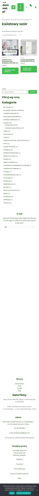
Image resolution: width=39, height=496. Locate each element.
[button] (20, 7)
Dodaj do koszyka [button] (27, 69)
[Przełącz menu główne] (13, 7)
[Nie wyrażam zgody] (37, 490)
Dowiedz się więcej (10, 71)
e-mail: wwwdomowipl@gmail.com (19, 433)
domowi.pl (5, 8)
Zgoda (12, 493)
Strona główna (6, 19)
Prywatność (19, 464)
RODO (19, 478)
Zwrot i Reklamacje (19, 469)
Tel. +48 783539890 (19, 428)
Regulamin (19, 459)
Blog (19, 391)
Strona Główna (19, 384)
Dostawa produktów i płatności (19, 474)
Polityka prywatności (23, 493)
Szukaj (4, 89)
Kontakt (19, 388)
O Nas (19, 386)
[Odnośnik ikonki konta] (36, 7)
